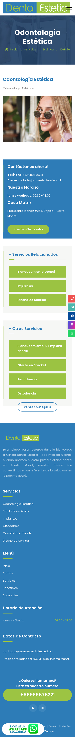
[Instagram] (42, 708)
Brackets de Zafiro (16, 511)
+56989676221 (25, 175)
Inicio (6, 566)
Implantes (25, 286)
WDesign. (48, 731)
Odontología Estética (18, 504)
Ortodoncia (27, 393)
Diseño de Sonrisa (32, 300)
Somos (8, 573)
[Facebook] (33, 708)
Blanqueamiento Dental (36, 271)
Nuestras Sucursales (28, 229)
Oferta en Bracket (32, 365)
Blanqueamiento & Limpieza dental (40, 348)
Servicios (9, 581)
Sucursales (10, 595)
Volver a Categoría (37, 407)
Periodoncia (27, 379)
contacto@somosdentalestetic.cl (27, 651)
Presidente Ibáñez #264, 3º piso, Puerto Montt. (36, 659)
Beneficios (10, 588)
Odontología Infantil (17, 533)
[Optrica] (36, 7)
